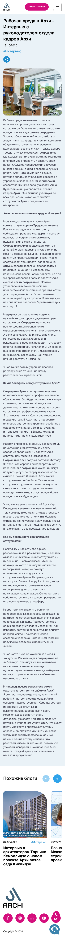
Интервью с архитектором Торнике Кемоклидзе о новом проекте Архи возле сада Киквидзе (24, 856)
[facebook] (8, 918)
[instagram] (20, 918)
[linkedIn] (32, 918)
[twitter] (56, 918)
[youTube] (44, 918)
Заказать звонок (36, 7)
